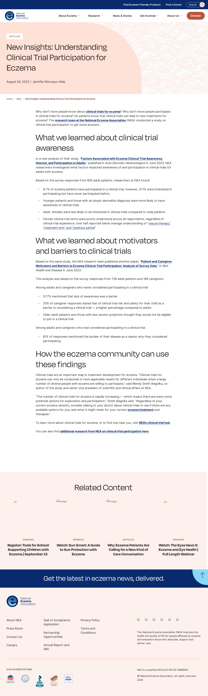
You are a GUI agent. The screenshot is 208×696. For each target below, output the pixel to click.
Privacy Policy (90, 620)
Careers (11, 645)
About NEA (14, 620)
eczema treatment (141, 409)
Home (9, 99)
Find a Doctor (174, 4)
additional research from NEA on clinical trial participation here (104, 431)
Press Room (14, 628)
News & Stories (122, 15)
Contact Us (14, 637)
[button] (104, 578)
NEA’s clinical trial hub (154, 422)
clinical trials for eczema (103, 111)
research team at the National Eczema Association (90, 120)
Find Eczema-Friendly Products (142, 4)
